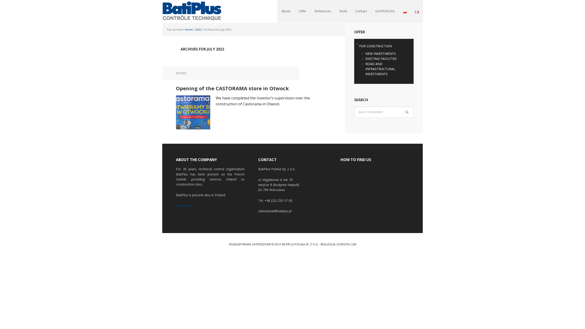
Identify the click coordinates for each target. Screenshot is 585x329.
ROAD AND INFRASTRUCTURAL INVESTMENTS (380, 69)
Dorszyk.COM (346, 244)
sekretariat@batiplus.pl (275, 211)
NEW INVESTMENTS (380, 53)
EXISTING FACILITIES (381, 58)
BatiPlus (192, 11)
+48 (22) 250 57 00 (278, 200)
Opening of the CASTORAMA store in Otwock (232, 88)
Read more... (185, 205)
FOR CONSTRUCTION (375, 46)
